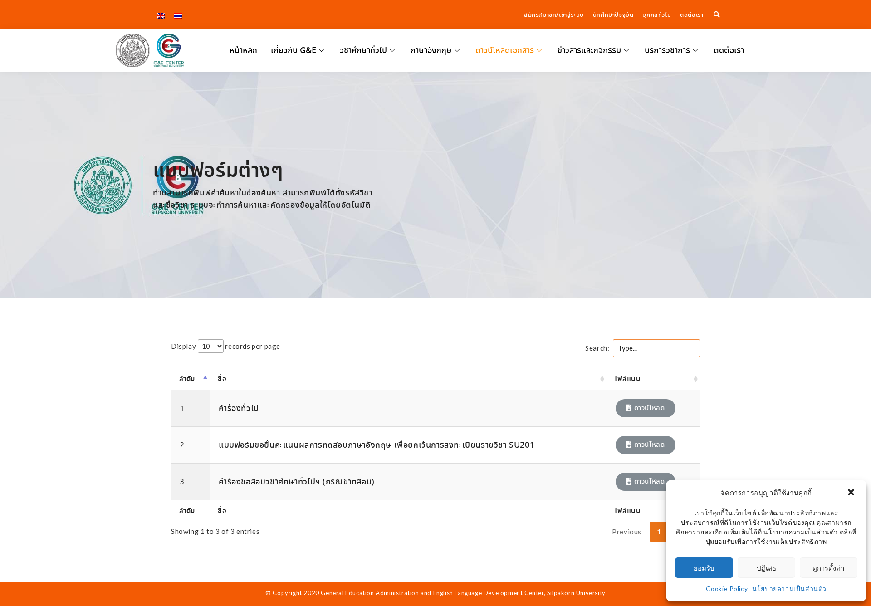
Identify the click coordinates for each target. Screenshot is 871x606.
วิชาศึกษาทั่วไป (363, 50)
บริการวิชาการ (667, 50)
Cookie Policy (727, 588)
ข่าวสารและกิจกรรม (589, 50)
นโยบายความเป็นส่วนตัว (789, 588)
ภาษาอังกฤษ (431, 50)
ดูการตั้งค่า (828, 568)
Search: (597, 348)
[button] (852, 493)
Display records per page (225, 346)
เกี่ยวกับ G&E (293, 50)
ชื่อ (222, 379)
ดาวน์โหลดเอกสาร (504, 50)
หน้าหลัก (243, 50)
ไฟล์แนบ (628, 379)
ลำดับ (187, 379)
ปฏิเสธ (766, 568)
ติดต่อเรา (729, 50)
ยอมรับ (704, 568)
